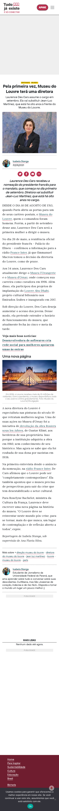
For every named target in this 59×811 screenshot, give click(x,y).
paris (25, 560)
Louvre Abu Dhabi (36, 291)
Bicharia (11, 784)
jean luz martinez (35, 556)
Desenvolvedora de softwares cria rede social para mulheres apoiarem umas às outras (28, 345)
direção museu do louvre (30, 552)
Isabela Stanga (21, 161)
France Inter (18, 252)
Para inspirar (13, 763)
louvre (50, 556)
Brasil (10, 778)
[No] (55, 799)
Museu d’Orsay (17, 277)
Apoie (42, 7)
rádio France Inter (38, 468)
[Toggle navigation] (52, 7)
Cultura (11, 770)
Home (10, 759)
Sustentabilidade (16, 767)
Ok (30, 806)
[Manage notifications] (51, 788)
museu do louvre (11, 560)
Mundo (34, 83)
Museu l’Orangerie (43, 273)
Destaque (25, 83)
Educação (12, 774)
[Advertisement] (29, 45)
